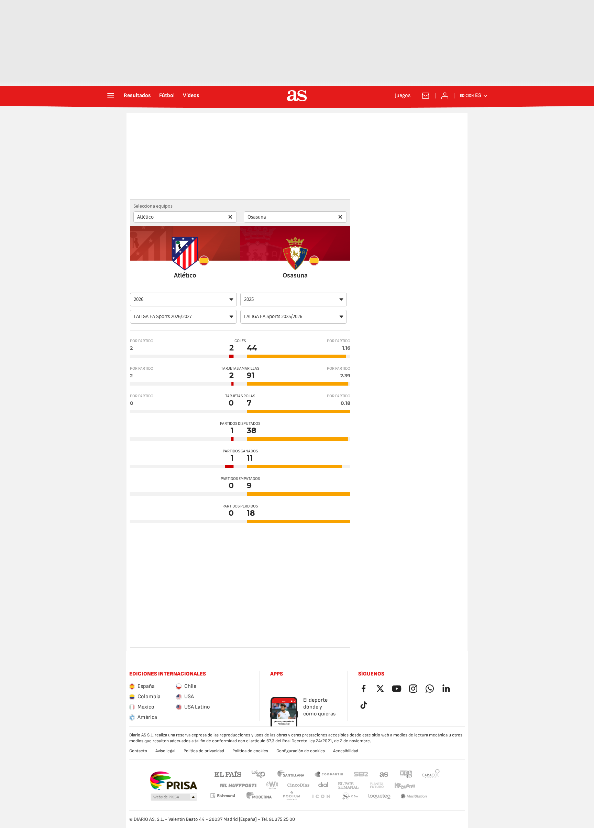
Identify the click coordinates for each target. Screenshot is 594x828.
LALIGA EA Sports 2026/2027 (163, 316)
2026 (138, 299)
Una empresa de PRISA (173, 781)
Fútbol (167, 95)
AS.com (384, 773)
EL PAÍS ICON (291, 796)
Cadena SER (361, 773)
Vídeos (191, 95)
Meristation (379, 796)
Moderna (222, 795)
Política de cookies (250, 751)
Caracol (431, 773)
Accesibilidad (345, 751)
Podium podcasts (259, 796)
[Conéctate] (445, 96)
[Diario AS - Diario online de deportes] (297, 95)
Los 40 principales (258, 773)
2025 (249, 299)
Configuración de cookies (300, 751)
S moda (321, 796)
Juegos (402, 95)
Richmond (428, 785)
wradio (274, 785)
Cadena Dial (321, 785)
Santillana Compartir (329, 773)
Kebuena (400, 785)
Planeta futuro (371, 785)
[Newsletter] (425, 96)
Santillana (290, 773)
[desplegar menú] (111, 96)
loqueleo (350, 796)
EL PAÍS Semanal (346, 785)
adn (406, 773)
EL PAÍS (228, 773)
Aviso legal (165, 751)
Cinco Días (296, 785)
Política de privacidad (204, 751)
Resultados (137, 95)
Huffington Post (238, 785)
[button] (174, 797)
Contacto (138, 751)
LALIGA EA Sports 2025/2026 (273, 316)
